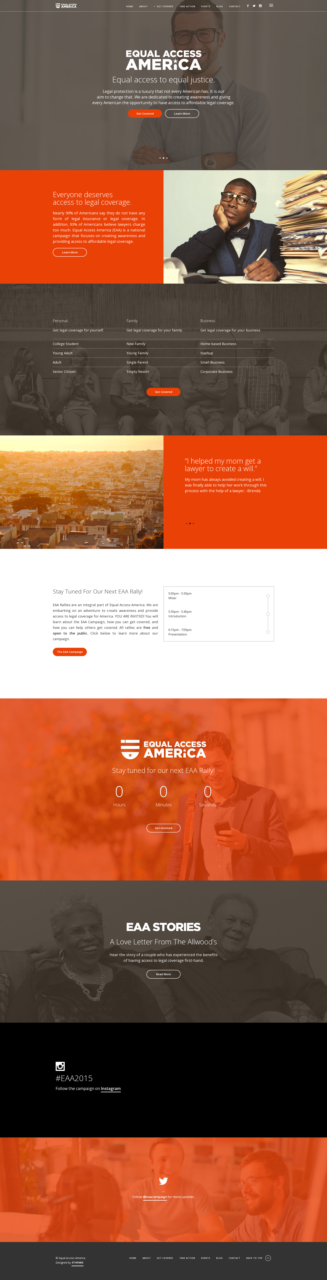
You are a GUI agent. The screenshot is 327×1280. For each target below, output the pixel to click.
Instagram (111, 1088)
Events (205, 6)
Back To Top (254, 1258)
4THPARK (77, 1262)
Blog (219, 6)
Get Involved (163, 828)
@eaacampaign (155, 1197)
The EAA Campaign (70, 652)
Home (129, 6)
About (143, 6)
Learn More (182, 113)
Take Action (187, 6)
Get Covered (165, 6)
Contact (235, 6)
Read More (163, 974)
